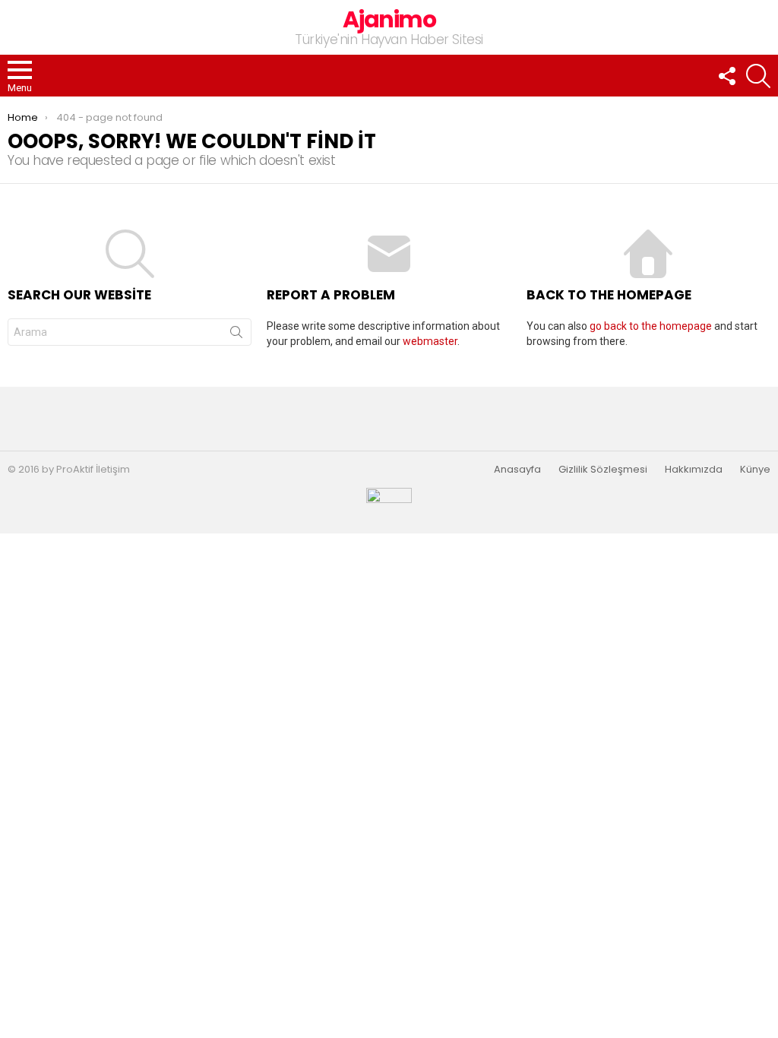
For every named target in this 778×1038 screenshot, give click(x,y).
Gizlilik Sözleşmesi (602, 470)
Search (236, 335)
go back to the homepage (651, 326)
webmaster (430, 341)
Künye (755, 470)
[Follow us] (726, 76)
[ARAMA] (758, 76)
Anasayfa (517, 470)
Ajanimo (389, 19)
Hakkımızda (694, 470)
